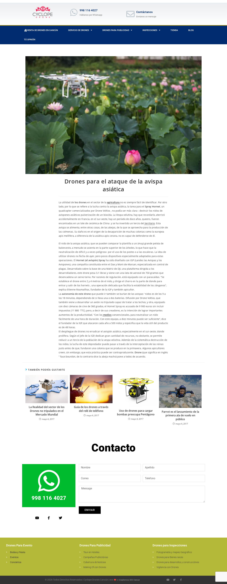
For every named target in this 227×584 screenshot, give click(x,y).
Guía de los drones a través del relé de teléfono (91, 409)
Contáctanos (144, 12)
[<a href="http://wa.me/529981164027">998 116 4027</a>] (74, 12)
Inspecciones (149, 30)
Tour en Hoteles (91, 552)
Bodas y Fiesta (17, 552)
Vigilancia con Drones (168, 567)
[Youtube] (37, 518)
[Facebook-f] (49, 518)
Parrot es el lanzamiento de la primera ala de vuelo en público (180, 415)
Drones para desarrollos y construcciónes (178, 562)
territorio (149, 223)
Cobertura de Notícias (94, 562)
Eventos (14, 557)
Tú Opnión (29, 39)
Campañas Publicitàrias (95, 557)
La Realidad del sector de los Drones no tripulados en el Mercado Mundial (46, 410)
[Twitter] (60, 518)
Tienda (174, 30)
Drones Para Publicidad (115, 30)
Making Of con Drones (94, 567)
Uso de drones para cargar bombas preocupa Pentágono (136, 412)
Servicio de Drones (78, 30)
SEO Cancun (135, 580)
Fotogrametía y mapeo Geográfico (174, 552)
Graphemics (124, 580)
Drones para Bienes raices (170, 557)
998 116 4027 (89, 10)
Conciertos (15, 562)
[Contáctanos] (130, 14)
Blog (191, 30)
